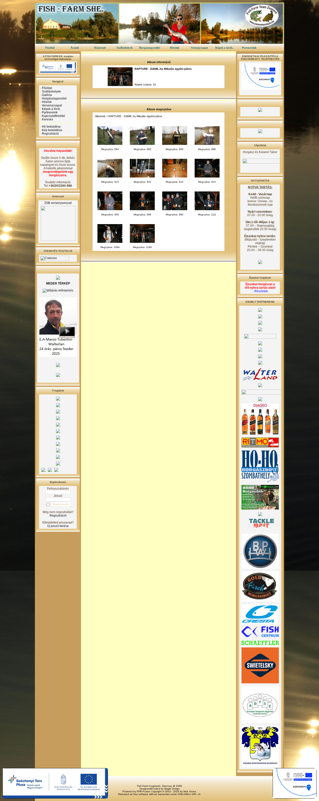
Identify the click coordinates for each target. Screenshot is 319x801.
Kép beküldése (52, 130)
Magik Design (172, 788)
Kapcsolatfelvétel (53, 116)
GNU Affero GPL (187, 794)
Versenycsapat (199, 47)
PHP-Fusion (144, 791)
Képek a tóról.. (224, 47)
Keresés (47, 119)
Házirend (99, 47)
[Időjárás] (58, 290)
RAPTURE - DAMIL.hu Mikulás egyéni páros (135, 116)
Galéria (47, 95)
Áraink (75, 47)
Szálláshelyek (125, 47)
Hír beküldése (51, 126)
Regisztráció (50, 133)
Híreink (174, 47)
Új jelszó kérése (58, 526)
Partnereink (249, 47)
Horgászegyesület (149, 47)
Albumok (100, 116)
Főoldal (50, 47)
